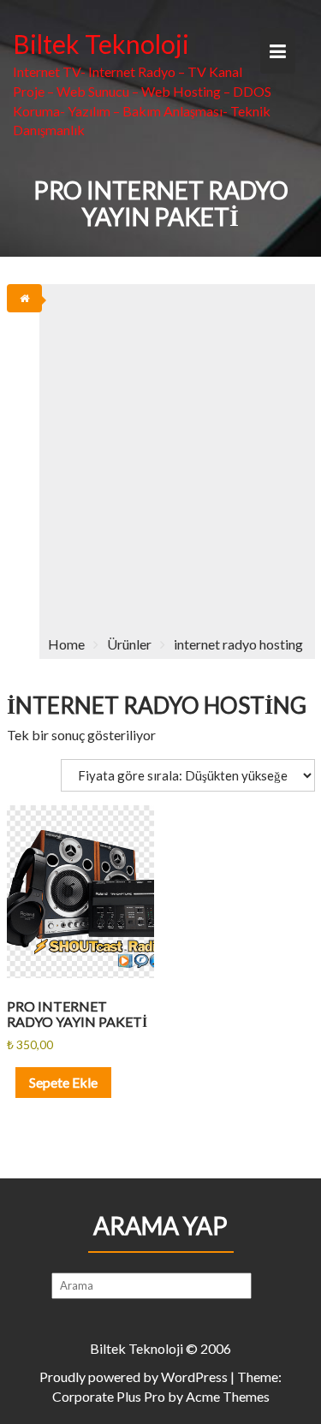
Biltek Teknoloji (101, 43)
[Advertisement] (160, 453)
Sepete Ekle (63, 1082)
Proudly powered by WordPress (133, 1376)
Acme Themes (228, 1396)
